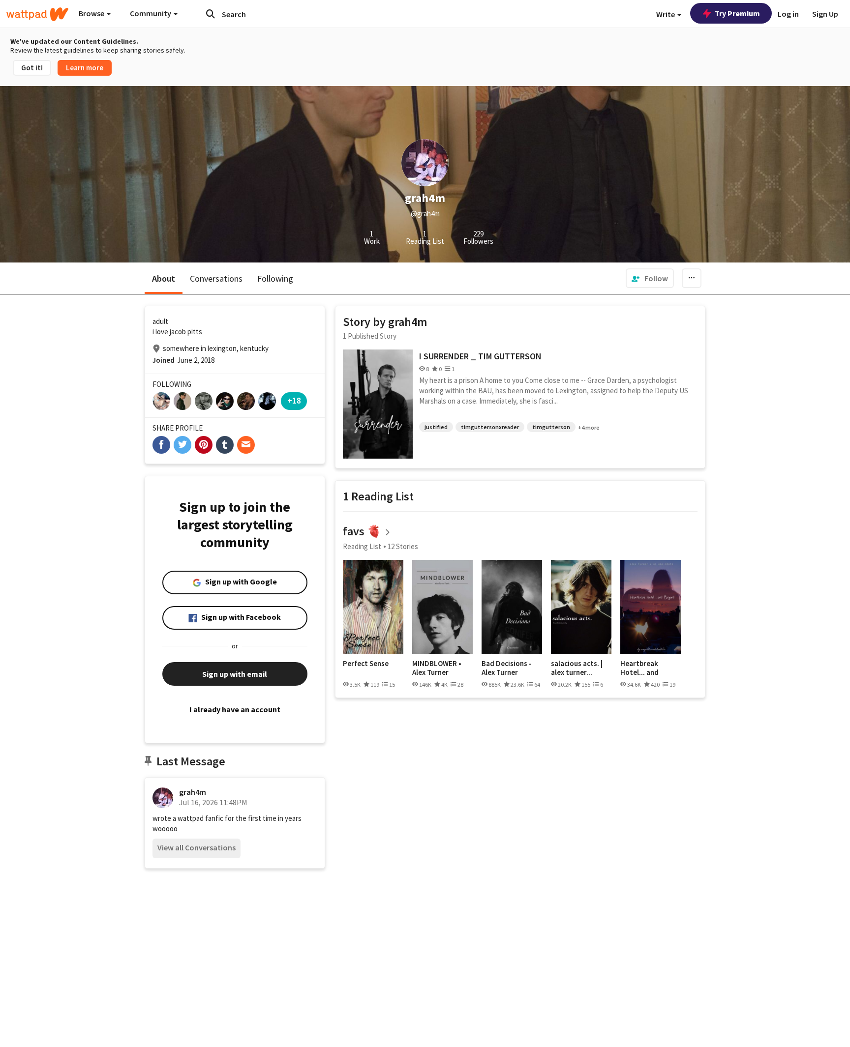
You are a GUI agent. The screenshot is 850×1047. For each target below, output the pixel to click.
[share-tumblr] (225, 445)
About (163, 278)
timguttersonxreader (490, 427)
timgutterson (551, 427)
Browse (92, 13)
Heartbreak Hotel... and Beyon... (639, 667)
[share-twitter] (182, 445)
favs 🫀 (362, 531)
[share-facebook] (161, 445)
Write (666, 14)
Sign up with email (234, 674)
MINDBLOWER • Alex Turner (436, 667)
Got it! (32, 67)
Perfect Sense (366, 663)
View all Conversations (196, 847)
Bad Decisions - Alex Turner (507, 667)
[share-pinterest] (203, 445)
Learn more (84, 67)
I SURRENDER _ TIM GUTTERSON (480, 356)
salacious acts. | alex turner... (577, 667)
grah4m (192, 791)
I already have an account (234, 709)
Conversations (216, 278)
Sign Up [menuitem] (825, 14)
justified (436, 427)
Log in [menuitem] (788, 14)
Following (275, 278)
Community (151, 13)
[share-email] (246, 445)
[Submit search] (210, 14)
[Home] (37, 14)
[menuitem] (650, 278)
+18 (294, 400)
